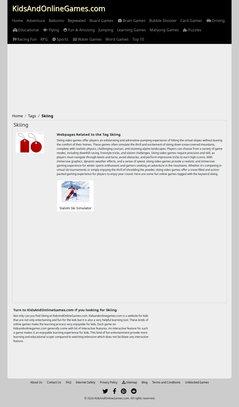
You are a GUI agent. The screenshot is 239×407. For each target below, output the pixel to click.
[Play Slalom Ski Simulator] (75, 193)
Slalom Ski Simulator (75, 208)
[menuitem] (17, 20)
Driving (218, 20)
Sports (62, 39)
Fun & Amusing (81, 29)
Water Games (90, 39)
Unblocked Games (197, 382)
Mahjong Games (164, 29)
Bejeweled (77, 20)
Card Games (191, 20)
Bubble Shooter (163, 20)
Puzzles (194, 29)
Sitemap (131, 382)
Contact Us (54, 382)
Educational (28, 29)
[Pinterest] (123, 392)
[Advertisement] (119, 79)
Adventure (36, 20)
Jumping (105, 29)
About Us (36, 382)
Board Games (101, 20)
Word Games (117, 39)
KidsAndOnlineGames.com (58, 8)
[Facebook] (114, 392)
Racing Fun (27, 39)
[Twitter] (105, 392)
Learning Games (131, 29)
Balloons (56, 20)
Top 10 (138, 39)
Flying (54, 29)
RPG (44, 39)
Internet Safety (85, 382)
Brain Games (134, 20)
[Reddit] (134, 392)
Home (17, 20)
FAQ (68, 382)
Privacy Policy (108, 382)
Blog (145, 382)
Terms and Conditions (166, 382)
